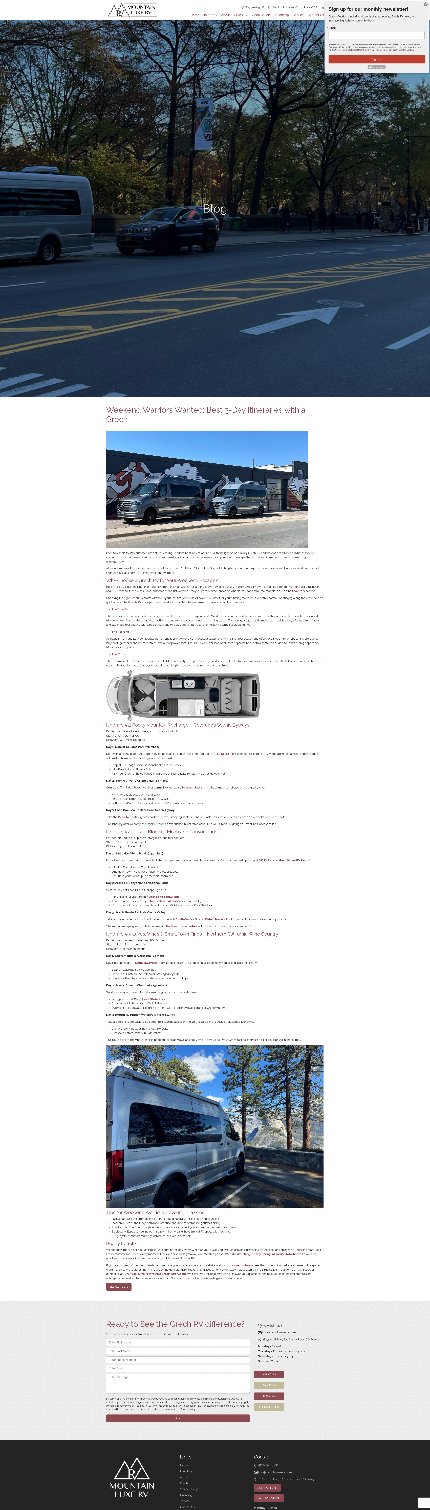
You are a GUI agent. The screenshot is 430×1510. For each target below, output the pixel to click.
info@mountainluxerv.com (167, 1273)
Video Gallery (261, 14)
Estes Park (228, 753)
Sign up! (377, 59)
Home (194, 14)
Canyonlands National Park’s (160, 901)
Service (298, 14)
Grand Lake (194, 787)
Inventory (210, 14)
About (225, 14)
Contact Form (267, 1487)
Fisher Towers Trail (218, 919)
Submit (178, 1418)
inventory (298, 591)
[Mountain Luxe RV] (132, 9)
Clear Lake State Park (149, 999)
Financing (282, 14)
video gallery (241, 1265)
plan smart (235, 568)
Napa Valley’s (144, 962)
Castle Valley (185, 919)
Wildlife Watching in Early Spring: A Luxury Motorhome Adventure (271, 1254)
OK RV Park (266, 860)
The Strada (120, 609)
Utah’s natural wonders (181, 926)
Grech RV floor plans (142, 602)
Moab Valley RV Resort (294, 860)
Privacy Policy (187, 1409)
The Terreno (120, 631)
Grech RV (241, 14)
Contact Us (316, 14)
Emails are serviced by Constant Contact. (397, 49)
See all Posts (119, 1286)
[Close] (426, 4)
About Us (269, 1396)
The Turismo (120, 654)
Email (332, 28)
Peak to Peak (127, 817)
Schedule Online (269, 1407)
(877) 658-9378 (255, 7)
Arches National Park (164, 896)
